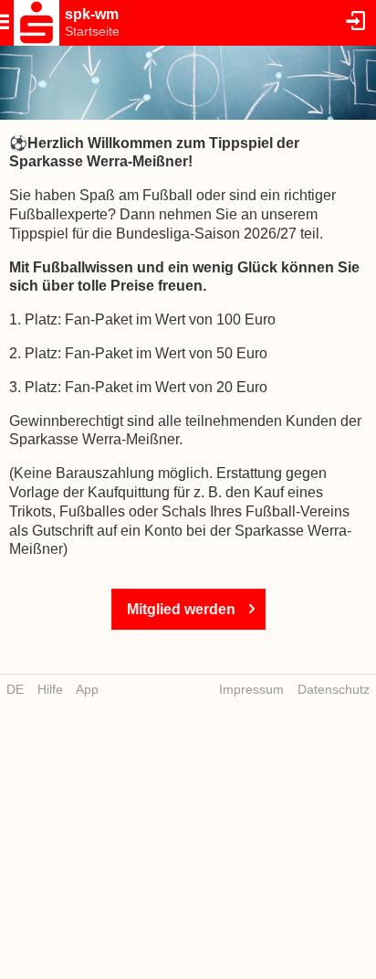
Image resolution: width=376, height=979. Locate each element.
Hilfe (50, 689)
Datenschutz (334, 689)
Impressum (251, 689)
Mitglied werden (181, 609)
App (87, 689)
